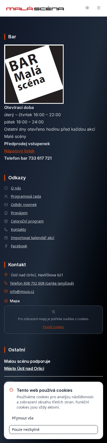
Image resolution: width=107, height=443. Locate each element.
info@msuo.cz (22, 291)
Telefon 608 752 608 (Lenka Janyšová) (42, 283)
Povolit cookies (53, 327)
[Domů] (35, 8)
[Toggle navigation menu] (99, 8)
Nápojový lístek (19, 150)
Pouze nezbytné (25, 429)
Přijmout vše (23, 418)
